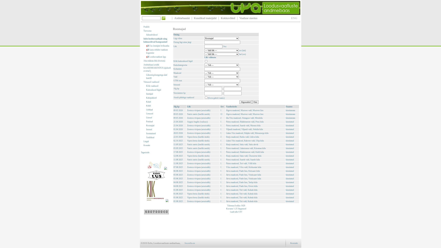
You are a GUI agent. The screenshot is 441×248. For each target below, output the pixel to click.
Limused (149, 113)
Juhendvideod (151, 35)
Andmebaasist (182, 18)
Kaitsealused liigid (153, 90)
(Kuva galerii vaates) (216, 98)
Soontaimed (151, 133)
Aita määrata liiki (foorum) (154, 61)
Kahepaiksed (151, 98)
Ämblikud (150, 137)
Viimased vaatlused (151, 82)
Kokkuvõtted (228, 18)
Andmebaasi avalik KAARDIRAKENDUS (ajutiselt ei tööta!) (157, 68)
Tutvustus (147, 31)
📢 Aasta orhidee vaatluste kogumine (157, 51)
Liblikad (149, 109)
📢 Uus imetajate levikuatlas (157, 46)
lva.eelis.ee (190, 243)
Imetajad (149, 94)
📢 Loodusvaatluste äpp (156, 57)
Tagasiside (145, 152)
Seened (149, 129)
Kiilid (148, 106)
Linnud (149, 117)
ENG (294, 18)
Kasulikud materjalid (205, 18)
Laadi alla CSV (236, 212)
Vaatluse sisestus (248, 18)
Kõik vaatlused (152, 86)
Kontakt (146, 145)
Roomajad (150, 125)
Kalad (148, 102)
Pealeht (146, 27)
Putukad (149, 121)
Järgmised (241, 209)
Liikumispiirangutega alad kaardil (156, 76)
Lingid (146, 141)
